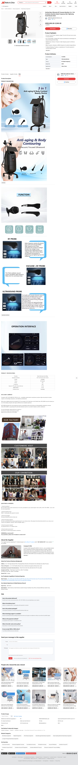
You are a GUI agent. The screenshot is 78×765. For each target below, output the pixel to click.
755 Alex (40, 720)
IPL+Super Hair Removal (5, 720)
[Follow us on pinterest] (74, 753)
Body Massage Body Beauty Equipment (43, 735)
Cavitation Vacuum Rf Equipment (21, 747)
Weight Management (17, 735)
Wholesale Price (46, 757)
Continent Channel (53, 757)
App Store (4, 753)
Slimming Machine (42, 723)
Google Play (12, 753)
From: (7, 641)
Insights (64, 757)
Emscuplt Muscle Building (25, 580)
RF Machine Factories (42, 744)
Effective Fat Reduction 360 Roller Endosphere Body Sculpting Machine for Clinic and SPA (54, 706)
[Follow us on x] (69, 753)
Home (2, 8)
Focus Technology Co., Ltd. (30, 760)
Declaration (52, 760)
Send (10, 658)
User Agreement (45, 760)
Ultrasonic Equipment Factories (18, 744)
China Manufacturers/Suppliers (29, 757)
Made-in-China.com (34, 758)
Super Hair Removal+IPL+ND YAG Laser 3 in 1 (66, 718)
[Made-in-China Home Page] (8, 2)
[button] (45, 2)
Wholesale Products (39, 757)
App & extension (62, 6)
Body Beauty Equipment (25, 8)
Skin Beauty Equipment (6, 735)
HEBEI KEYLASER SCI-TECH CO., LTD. (55, 17)
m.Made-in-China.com (42, 758)
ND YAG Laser (24, 578)
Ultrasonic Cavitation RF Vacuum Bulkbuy (52, 747)
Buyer (50, 6)
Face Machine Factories (31, 744)
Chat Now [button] (70, 28)
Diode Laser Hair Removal (15, 578)
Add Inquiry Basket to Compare (22, 45)
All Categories (5, 6)
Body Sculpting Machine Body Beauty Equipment (62, 735)
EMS (59, 723)
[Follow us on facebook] (67, 753)
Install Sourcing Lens (32, 753)
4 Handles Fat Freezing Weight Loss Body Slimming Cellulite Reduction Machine (70, 684)
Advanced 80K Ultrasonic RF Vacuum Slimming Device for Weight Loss (70, 706)
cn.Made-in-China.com (50, 758)
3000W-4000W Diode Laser (44, 718)
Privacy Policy (57, 760)
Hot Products (14, 757)
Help (55, 6)
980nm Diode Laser (16, 580)
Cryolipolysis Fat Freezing (6, 580)
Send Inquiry (53, 28)
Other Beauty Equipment (28, 735)
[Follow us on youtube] (72, 753)
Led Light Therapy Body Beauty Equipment (10, 738)
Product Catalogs (18, 716)
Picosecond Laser (41, 578)
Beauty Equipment (16, 8)
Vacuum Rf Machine (52, 744)
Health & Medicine (8, 8)
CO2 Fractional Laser (33, 578)
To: (7, 644)
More (2, 749)
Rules (76, 6)
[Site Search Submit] (49, 2)
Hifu (28, 578)
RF (20, 718)
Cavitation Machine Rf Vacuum (36, 747)
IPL (8, 578)
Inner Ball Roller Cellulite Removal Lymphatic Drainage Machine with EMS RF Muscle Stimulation (38, 706)
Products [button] (21, 2)
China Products (20, 757)
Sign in (75, 3)
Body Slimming (49, 578)
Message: (6, 648)
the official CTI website (29, 542)
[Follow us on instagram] (70, 753)
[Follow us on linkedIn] (76, 753)
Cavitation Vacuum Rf (63, 744)
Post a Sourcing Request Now (35, 658)
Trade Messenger (20, 753)
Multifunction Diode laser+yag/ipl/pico (8, 718)
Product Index (60, 757)
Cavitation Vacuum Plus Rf (7, 747)
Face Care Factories (6, 744)
